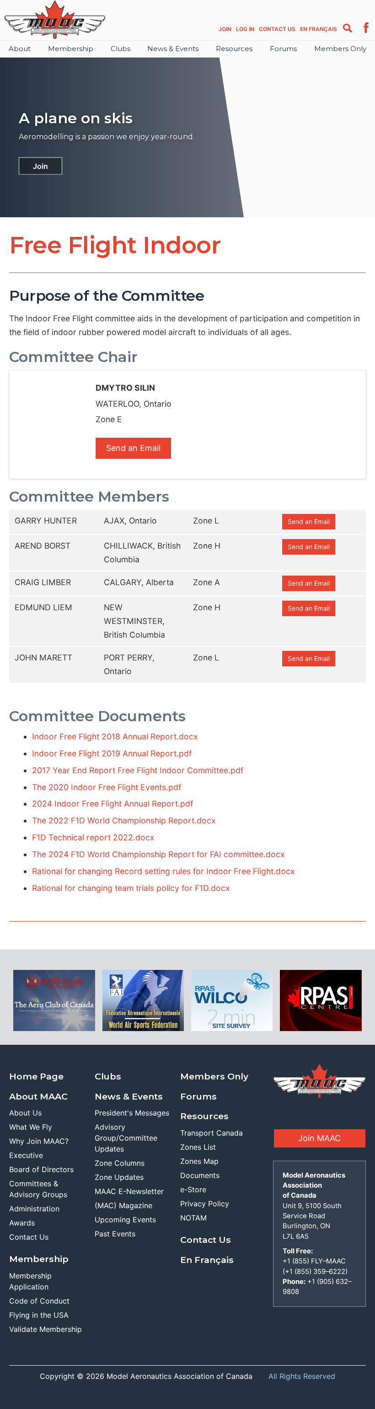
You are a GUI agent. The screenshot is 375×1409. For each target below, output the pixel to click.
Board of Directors (41, 1169)
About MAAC (38, 1096)
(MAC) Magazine (123, 1205)
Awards (22, 1222)
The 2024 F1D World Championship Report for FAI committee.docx (158, 854)
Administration (34, 1208)
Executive (26, 1155)
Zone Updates (119, 1177)
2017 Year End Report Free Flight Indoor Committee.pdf (137, 770)
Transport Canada (211, 1132)
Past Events (115, 1233)
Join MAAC (319, 1138)
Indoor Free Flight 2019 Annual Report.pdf (112, 753)
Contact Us (277, 29)
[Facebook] (366, 30)
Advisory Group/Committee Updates (126, 1137)
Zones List (198, 1147)
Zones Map (199, 1161)
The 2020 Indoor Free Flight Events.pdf (106, 787)
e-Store (193, 1189)
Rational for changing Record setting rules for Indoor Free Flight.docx (163, 871)
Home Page (36, 1076)
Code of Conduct (39, 1300)
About (20, 48)
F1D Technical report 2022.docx (93, 837)
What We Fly (30, 1126)
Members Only (340, 48)
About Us (25, 1112)
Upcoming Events (125, 1219)
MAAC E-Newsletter (129, 1191)
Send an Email (133, 448)
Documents (200, 1175)
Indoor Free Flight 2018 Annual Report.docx (115, 736)
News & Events (172, 48)
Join (225, 29)
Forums (283, 48)
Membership (70, 48)
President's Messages (132, 1112)
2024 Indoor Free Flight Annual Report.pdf (112, 803)
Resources (234, 48)
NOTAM (193, 1217)
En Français (318, 29)
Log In (245, 29)
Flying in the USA (39, 1315)
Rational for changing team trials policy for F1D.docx (131, 888)
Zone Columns (120, 1163)
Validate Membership (45, 1329)
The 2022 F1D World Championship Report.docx (124, 820)
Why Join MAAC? (39, 1141)
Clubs (120, 48)
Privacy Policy (204, 1203)
